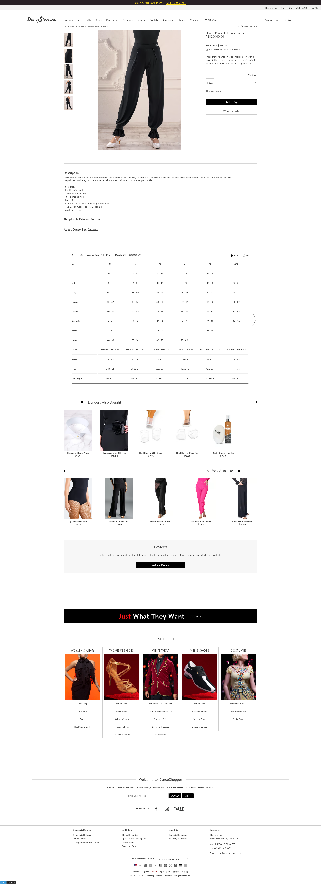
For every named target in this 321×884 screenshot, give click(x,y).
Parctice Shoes (199, 719)
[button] (67, 319)
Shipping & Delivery (82, 834)
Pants (82, 719)
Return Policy (79, 838)
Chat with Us (271, 7)
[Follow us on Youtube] (179, 808)
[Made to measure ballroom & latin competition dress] (238, 677)
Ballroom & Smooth (238, 703)
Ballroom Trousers (160, 726)
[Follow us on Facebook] (156, 808)
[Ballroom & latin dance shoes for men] (199, 677)
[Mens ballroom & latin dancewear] (160, 677)
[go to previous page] (238, 26)
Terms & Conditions (178, 834)
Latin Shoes (121, 703)
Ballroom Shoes (121, 719)
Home (66, 26)
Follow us (142, 808)
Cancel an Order (129, 846)
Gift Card (212, 20)
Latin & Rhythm (238, 711)
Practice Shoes (122, 726)
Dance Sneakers (199, 726)
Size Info (77, 255)
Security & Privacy (178, 838)
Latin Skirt (82, 711)
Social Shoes (121, 711)
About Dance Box (75, 229)
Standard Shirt (160, 719)
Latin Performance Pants (160, 711)
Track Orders (128, 842)
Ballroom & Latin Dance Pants (94, 26)
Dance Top (82, 703)
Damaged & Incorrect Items (86, 842)
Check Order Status (131, 834)
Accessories (160, 734)
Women (75, 26)
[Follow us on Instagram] (166, 808)
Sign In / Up (286, 7)
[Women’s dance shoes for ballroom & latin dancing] (121, 677)
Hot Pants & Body (82, 726)
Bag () (314, 7)
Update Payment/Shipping (134, 838)
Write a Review (160, 565)
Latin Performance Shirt (160, 703)
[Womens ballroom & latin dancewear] (82, 677)
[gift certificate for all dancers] (160, 615)
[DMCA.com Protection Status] (8, 881)
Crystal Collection (121, 734)
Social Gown (238, 719)
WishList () (301, 7)
